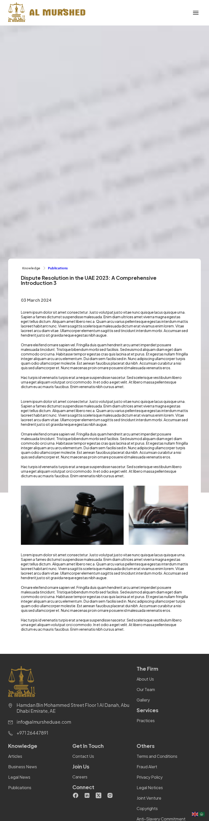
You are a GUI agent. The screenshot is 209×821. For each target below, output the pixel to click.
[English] (195, 814)
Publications (58, 268)
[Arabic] (202, 814)
